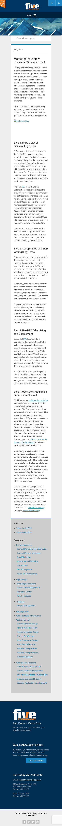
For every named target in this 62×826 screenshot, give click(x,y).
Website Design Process (27, 652)
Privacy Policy (35, 723)
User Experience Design (27, 640)
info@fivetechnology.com (30, 779)
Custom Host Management (28, 587)
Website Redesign (25, 656)
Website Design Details (27, 648)
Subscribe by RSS (24, 528)
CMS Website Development (29, 666)
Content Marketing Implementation (32, 548)
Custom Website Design (27, 623)
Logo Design (21, 579)
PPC (25, 338)
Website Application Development (32, 682)
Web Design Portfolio (26, 644)
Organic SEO (22, 565)
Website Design (23, 619)
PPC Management (24, 569)
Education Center (24, 591)
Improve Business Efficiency (29, 678)
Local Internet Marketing (27, 561)
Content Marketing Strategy (29, 552)
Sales (15, 723)
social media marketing (38, 400)
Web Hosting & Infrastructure (28, 615)
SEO (23, 186)
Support (22, 723)
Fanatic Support (24, 595)
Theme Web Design (25, 635)
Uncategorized (22, 611)
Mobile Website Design (27, 627)
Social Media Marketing (27, 573)
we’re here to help (31, 510)
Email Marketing (24, 556)
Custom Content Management (30, 670)
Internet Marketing (24, 544)
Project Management (26, 605)
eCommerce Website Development (32, 674)
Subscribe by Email (24, 532)
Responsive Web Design (28, 631)
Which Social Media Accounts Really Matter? (30, 441)
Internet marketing (36, 507)
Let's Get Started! (36, 760)
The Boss (20, 601)
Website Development (26, 662)
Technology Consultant (26, 583)
